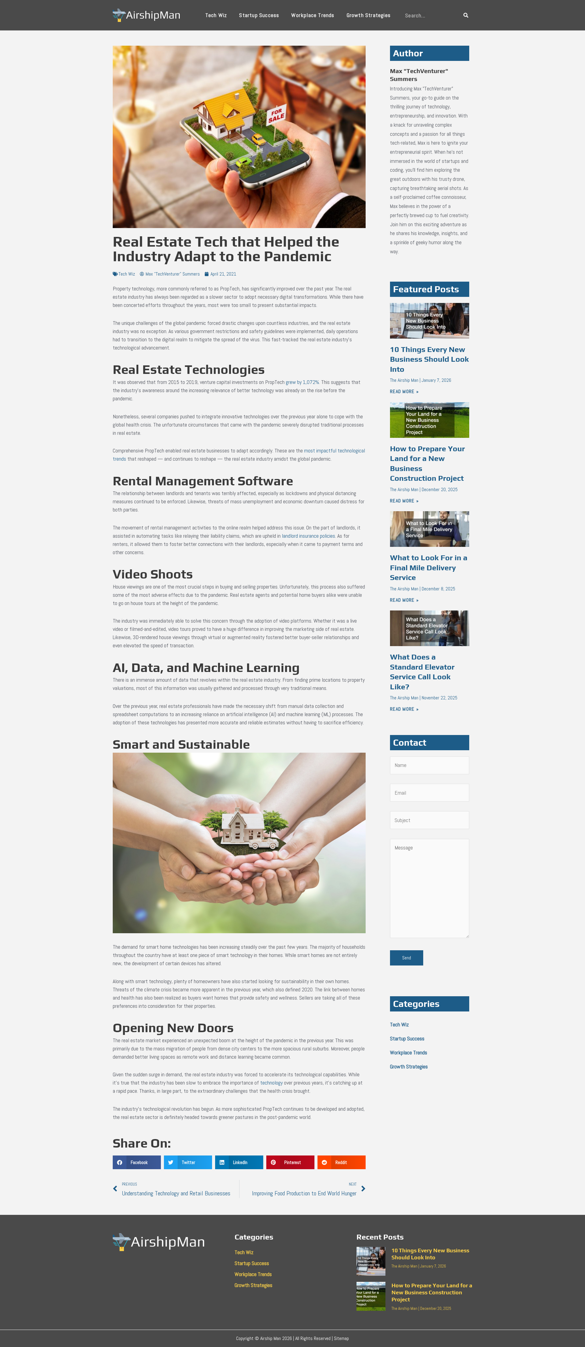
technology (271, 1082)
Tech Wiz (216, 15)
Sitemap (341, 1338)
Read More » (404, 391)
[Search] (466, 15)
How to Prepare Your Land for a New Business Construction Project (432, 1292)
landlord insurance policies (308, 535)
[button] (137, 1162)
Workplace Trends (312, 15)
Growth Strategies (369, 15)
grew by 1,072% (302, 381)
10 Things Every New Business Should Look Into (429, 359)
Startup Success (259, 15)
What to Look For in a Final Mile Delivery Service (428, 567)
